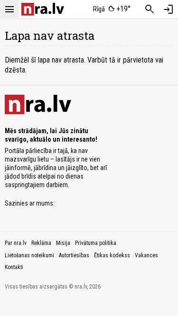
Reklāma (41, 243)
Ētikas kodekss (112, 255)
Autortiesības (74, 255)
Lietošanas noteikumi (29, 255)
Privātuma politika (95, 243)
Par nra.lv (16, 243)
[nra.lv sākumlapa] (42, 9)
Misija (63, 243)
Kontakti (14, 267)
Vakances (146, 255)
